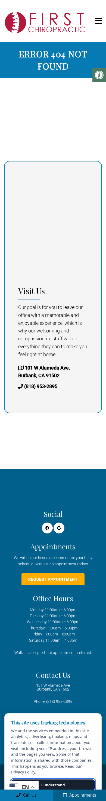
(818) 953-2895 (40, 386)
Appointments (82, 795)
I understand (53, 785)
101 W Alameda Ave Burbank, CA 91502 (53, 687)
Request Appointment (53, 579)
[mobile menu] (98, 21)
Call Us (29, 795)
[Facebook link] (47, 528)
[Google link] (59, 528)
